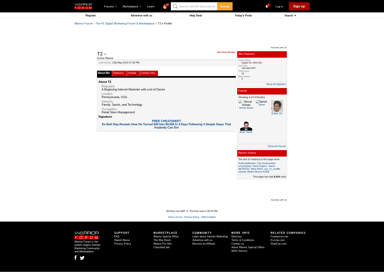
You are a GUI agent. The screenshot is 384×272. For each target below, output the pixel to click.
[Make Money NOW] (258, 171)
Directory (236, 236)
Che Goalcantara (266, 163)
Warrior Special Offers (166, 236)
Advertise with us (141, 15)
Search (225, 6)
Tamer (261, 104)
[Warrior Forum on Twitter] (82, 258)
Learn (152, 6)
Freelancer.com (279, 236)
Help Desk (196, 15)
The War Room (162, 240)
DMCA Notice (208, 217)
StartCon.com (279, 243)
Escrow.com (278, 240)
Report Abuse (122, 240)
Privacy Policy (191, 217)
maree (271, 166)
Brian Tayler (246, 132)
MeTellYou (244, 169)
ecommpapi (244, 166)
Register (91, 15)
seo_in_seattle (272, 169)
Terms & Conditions (242, 240)
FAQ (116, 236)
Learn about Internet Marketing (210, 236)
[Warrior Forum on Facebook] (75, 257)
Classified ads (161, 247)
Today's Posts (243, 15)
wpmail (242, 171)
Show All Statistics (276, 84)
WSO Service (239, 250)
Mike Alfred (257, 169)
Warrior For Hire (162, 243)
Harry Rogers (259, 166)
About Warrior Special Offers (248, 247)
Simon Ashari (246, 107)
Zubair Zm (276, 113)
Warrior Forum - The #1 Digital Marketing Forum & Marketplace (114, 23)
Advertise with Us (279, 47)
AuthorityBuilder (247, 163)
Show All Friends (277, 146)
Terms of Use (175, 217)
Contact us (237, 243)
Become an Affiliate (203, 243)
